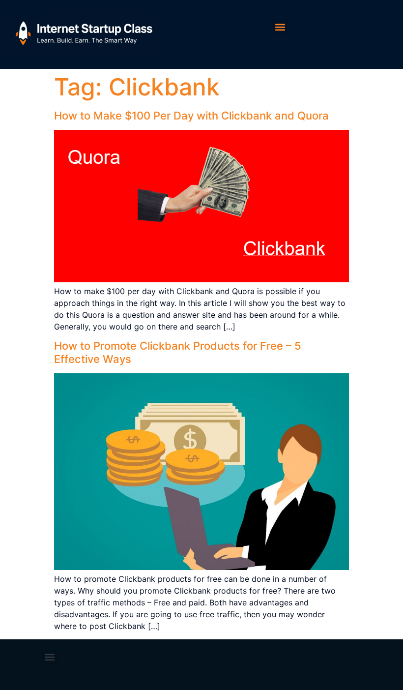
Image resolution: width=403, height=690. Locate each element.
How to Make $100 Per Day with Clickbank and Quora (191, 115)
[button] (280, 27)
